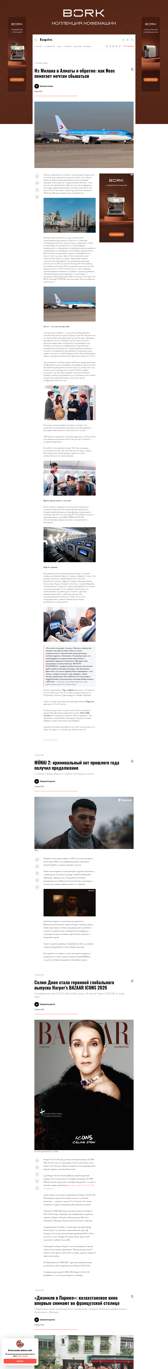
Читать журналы (128, 46)
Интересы (87, 46)
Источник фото (50, 740)
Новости (38, 46)
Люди (59, 46)
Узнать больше (22, 1356)
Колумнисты (49, 46)
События (67, 46)
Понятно (20, 1361)
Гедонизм (77, 46)
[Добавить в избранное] (132, 69)
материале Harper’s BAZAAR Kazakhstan (69, 1187)
